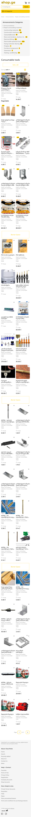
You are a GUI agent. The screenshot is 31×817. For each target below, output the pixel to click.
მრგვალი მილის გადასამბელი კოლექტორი (6, 89)
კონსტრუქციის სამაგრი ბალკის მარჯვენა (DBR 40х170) (23, 453)
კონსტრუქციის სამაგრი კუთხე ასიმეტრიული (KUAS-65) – (23, 121)
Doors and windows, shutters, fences (14, 37)
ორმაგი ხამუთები (21, 88)
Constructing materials (11, 30)
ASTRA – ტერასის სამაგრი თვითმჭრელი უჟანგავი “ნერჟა (8, 421)
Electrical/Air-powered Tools (12, 41)
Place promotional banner (8, 798)
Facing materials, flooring (12, 44)
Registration (4, 777)
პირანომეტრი (5, 285)
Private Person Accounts (8, 789)
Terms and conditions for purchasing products (14, 800)
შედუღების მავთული (22, 682)
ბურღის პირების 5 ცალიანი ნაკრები (21, 349)
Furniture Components (11, 48)
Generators (7, 50)
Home (2, 16)
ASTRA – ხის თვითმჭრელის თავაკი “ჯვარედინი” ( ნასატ (8, 517)
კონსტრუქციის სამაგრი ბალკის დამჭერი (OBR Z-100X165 (23, 185)
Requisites (4, 791)
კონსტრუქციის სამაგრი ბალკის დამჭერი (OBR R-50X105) (8, 185)
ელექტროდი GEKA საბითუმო (7, 317)
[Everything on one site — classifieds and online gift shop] (8, 4)
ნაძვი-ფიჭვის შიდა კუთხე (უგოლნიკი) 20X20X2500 (6, 588)
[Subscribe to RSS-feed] (6, 814)
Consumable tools (9, 34)
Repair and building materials (22, 16)
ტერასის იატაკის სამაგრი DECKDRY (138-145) (6, 453)
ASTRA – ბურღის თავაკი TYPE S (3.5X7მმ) (6, 620)
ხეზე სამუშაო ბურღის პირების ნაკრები (22, 286)
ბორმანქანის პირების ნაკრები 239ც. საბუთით (22, 318)
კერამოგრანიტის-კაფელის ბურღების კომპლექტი (7, 350)
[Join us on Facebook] (2, 814)
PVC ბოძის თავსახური (7, 255)
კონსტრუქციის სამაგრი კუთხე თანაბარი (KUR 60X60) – (23, 620)
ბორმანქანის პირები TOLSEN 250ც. (7, 216)
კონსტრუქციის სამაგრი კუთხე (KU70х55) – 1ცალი (8, 652)
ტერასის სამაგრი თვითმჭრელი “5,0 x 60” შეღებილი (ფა (22, 549)
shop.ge (12, 808)
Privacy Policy (5, 775)
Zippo (3, 796)
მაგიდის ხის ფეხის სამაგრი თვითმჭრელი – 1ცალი (22, 382)
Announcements (10, 16)
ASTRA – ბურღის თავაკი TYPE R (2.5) (7, 683)
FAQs (2, 793)
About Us (3, 758)
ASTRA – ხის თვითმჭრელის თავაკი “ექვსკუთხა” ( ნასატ (22, 588)
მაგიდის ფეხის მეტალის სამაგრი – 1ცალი (7, 153)
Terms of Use (5, 772)
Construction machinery (11, 32)
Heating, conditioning (10, 53)
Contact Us (4, 761)
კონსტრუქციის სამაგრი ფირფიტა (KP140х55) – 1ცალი (8, 485)
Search (3, 754)
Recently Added (5, 756)
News (2, 763)
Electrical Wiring (9, 39)
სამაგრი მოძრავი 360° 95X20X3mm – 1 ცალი (23, 152)
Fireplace (7, 46)
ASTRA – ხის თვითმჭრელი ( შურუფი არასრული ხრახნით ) (23, 517)
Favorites (3, 770)
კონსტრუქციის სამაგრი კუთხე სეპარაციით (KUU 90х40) (23, 485)
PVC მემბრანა (20, 255)
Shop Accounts (5, 782)
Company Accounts (6, 779)
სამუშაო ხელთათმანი (22, 714)
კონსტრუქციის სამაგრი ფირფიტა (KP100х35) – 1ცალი (23, 421)
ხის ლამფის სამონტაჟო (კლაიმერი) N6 (20, 652)
